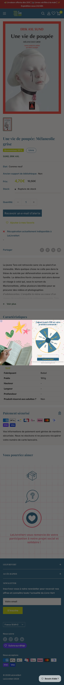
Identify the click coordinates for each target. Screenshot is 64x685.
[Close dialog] (1, 321)
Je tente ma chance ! (48, 359)
